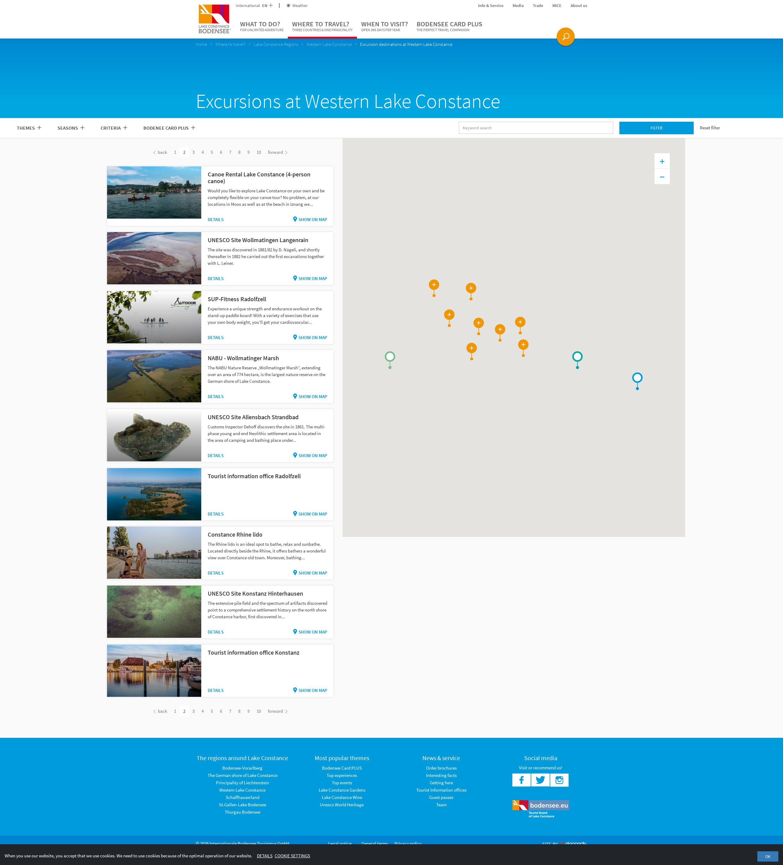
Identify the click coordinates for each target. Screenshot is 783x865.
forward (276, 152)
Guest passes (441, 797)
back (162, 152)
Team (441, 805)
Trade (538, 5)
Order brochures (441, 768)
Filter (656, 128)
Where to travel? (322, 26)
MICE (557, 5)
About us (579, 5)
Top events (342, 783)
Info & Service (490, 5)
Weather (299, 5)
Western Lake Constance (242, 790)
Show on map (313, 219)
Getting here (441, 783)
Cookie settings (292, 856)
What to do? (262, 26)
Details (216, 219)
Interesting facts (441, 775)
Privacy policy (408, 843)
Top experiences (342, 775)
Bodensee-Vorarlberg (242, 768)
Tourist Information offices (441, 790)
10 (259, 152)
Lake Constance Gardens (342, 790)
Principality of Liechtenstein (242, 783)
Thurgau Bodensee (242, 812)
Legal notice (339, 843)
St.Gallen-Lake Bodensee (242, 805)
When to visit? (384, 26)
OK (767, 856)
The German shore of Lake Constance (242, 775)
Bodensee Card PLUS (449, 26)
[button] (390, 360)
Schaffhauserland (242, 797)
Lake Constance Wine (342, 797)
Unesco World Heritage (342, 805)
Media (518, 5)
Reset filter (710, 128)
